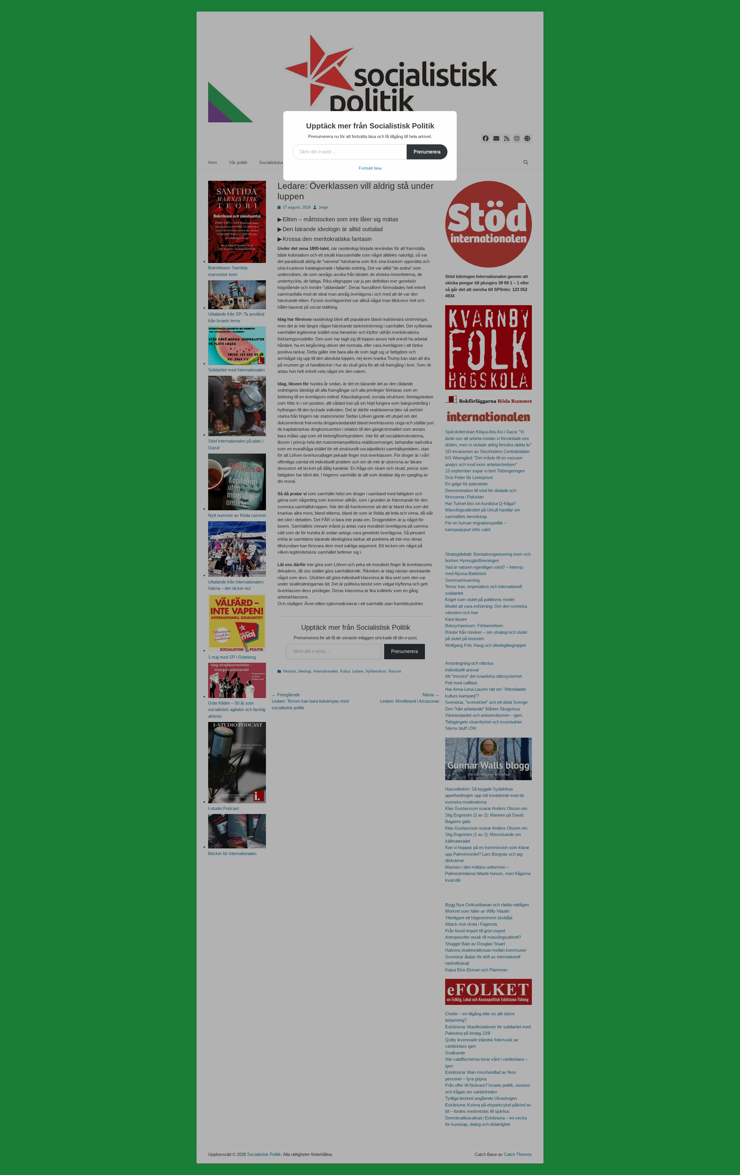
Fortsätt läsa (370, 168)
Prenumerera (427, 151)
